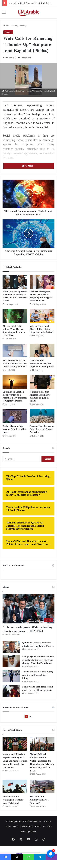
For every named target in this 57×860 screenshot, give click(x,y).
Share (49, 826)
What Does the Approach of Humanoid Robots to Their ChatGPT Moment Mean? (15, 296)
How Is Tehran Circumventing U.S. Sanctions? (39, 799)
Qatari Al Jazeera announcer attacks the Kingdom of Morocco (38, 644)
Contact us (40, 826)
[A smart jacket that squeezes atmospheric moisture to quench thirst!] (42, 382)
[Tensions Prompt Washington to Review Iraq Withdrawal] (15, 786)
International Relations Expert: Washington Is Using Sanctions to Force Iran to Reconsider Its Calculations (15, 761)
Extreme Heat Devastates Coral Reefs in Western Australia (42, 429)
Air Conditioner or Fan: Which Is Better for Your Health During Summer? (15, 363)
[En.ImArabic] (28, 12)
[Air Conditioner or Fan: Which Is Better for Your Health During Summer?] (15, 350)
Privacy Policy (26, 826)
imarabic (47, 821)
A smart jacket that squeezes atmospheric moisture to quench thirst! (40, 396)
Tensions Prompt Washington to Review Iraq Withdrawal (13, 799)
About (15, 826)
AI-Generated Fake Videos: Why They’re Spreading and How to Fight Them (14, 330)
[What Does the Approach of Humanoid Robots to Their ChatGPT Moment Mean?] (15, 282)
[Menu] (4, 13)
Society (23, 25)
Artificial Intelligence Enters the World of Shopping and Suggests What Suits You (41, 296)
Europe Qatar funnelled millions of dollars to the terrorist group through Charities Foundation (38, 660)
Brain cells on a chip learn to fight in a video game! (14, 429)
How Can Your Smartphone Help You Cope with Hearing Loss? (42, 363)
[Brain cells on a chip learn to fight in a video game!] (15, 416)
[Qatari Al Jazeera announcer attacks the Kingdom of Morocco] (11, 647)
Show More (28, 166)
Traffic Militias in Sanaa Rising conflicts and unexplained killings (37, 675)
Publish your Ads (28, 831)
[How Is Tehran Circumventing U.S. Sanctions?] (42, 786)
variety (16, 25)
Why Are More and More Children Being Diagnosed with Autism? (42, 329)
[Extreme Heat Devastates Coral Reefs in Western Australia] (42, 416)
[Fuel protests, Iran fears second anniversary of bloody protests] (11, 691)
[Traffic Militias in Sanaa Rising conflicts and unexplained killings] (11, 676)
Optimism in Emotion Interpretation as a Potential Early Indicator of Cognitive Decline (15, 396)
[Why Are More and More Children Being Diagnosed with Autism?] (42, 316)
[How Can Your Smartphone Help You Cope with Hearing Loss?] (42, 350)
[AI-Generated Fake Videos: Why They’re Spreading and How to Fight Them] (15, 316)
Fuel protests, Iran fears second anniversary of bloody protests (37, 688)
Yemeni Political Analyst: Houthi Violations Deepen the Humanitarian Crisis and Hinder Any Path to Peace (42, 762)
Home (8, 25)
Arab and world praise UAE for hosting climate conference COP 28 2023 (27, 629)
